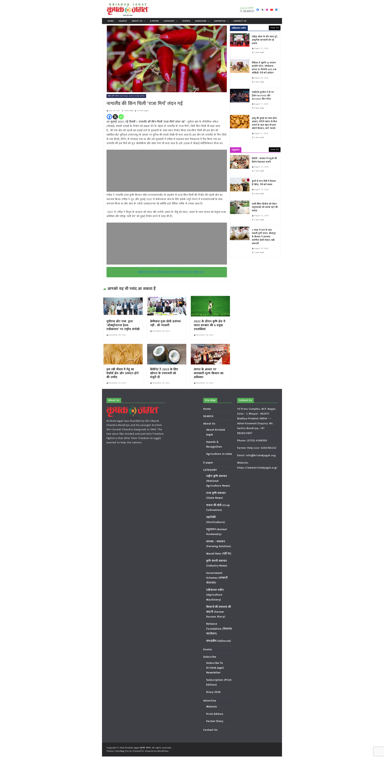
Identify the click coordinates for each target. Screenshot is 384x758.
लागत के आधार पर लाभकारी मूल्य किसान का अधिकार (209, 373)
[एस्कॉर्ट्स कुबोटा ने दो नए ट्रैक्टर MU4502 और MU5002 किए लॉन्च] (239, 101)
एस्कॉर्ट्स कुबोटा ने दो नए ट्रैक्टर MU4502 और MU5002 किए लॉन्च (263, 96)
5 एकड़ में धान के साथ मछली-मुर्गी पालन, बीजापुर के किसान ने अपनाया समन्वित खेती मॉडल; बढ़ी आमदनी (264, 236)
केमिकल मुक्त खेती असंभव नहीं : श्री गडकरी (165, 323)
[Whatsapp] (121, 116)
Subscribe (200, 21)
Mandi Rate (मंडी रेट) (218, 553)
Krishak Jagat (143, 110)
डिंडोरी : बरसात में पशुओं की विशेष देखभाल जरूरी (264, 160)
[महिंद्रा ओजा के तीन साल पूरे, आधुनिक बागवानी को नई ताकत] (239, 45)
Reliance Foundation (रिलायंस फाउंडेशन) (219, 629)
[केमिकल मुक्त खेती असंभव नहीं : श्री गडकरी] (166, 298)
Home (111, 21)
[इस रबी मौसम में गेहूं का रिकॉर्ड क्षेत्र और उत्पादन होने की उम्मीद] (123, 346)
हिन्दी (251, 8)
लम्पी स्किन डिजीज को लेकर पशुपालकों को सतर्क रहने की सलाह (265, 207)
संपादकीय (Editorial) (218, 641)
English (244, 8)
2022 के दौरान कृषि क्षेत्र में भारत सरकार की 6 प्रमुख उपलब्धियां (209, 325)
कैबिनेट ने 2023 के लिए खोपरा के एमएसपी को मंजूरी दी (164, 373)
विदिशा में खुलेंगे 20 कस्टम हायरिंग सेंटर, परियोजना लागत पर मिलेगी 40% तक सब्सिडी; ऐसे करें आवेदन (264, 68)
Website (211, 706)
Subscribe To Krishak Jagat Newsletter (215, 668)
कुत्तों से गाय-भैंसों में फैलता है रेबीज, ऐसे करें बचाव (264, 183)
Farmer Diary (214, 721)
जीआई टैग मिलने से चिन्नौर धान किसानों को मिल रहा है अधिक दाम (170, 272)
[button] (143, 21)
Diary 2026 (213, 692)
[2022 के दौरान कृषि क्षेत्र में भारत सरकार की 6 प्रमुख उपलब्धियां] (210, 298)
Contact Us (239, 21)
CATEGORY (169, 21)
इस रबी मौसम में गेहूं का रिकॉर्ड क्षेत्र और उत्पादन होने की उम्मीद (122, 373)
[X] (115, 116)
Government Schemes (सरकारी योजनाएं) (217, 578)
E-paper (154, 21)
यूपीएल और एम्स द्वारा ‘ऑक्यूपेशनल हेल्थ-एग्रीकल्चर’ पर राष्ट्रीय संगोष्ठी (123, 325)
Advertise (220, 21)
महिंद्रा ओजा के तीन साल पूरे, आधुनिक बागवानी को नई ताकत (265, 40)
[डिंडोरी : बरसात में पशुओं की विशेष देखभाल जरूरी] (239, 165)
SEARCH (123, 21)
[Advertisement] (166, 171)
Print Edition (214, 714)
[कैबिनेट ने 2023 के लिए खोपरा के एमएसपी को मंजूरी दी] (166, 346)
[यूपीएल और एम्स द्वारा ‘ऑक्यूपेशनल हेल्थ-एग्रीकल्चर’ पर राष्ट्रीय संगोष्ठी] (123, 298)
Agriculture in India (219, 454)
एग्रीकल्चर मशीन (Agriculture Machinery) (215, 595)
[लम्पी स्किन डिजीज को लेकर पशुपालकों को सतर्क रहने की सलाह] (239, 213)
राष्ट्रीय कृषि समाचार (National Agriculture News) (126, 96)
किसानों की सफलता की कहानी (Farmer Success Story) (218, 612)
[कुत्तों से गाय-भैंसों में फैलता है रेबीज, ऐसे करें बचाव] (239, 188)
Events (186, 21)
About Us (137, 21)
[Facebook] (109, 116)
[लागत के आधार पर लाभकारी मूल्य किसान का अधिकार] (210, 346)
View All (275, 27)
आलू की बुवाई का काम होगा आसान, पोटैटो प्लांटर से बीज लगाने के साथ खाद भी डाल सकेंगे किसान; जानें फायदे (264, 123)
